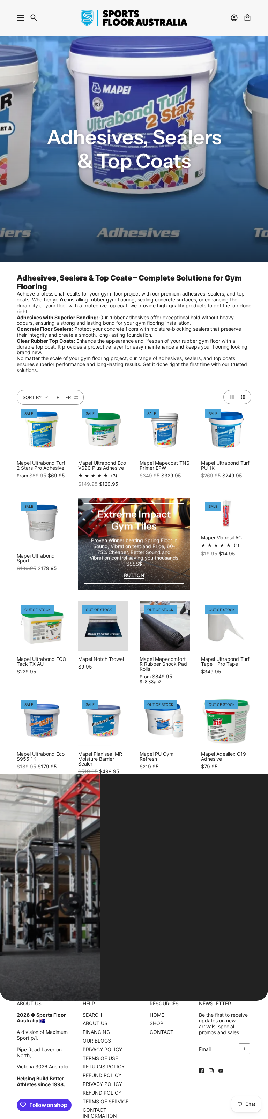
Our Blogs (97, 1041)
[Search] (34, 18)
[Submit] (244, 1048)
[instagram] (211, 1071)
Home (157, 1015)
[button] (230, 397)
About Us (95, 1023)
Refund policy (102, 1093)
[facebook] (201, 1071)
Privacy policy (102, 1084)
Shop (156, 1023)
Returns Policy (104, 1066)
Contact (161, 1032)
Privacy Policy (102, 1049)
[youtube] (221, 1071)
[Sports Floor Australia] (134, 18)
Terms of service (105, 1101)
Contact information (100, 1113)
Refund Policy (102, 1075)
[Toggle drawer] (20, 18)
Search (92, 1015)
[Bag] (247, 18)
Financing (96, 1032)
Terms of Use (100, 1058)
